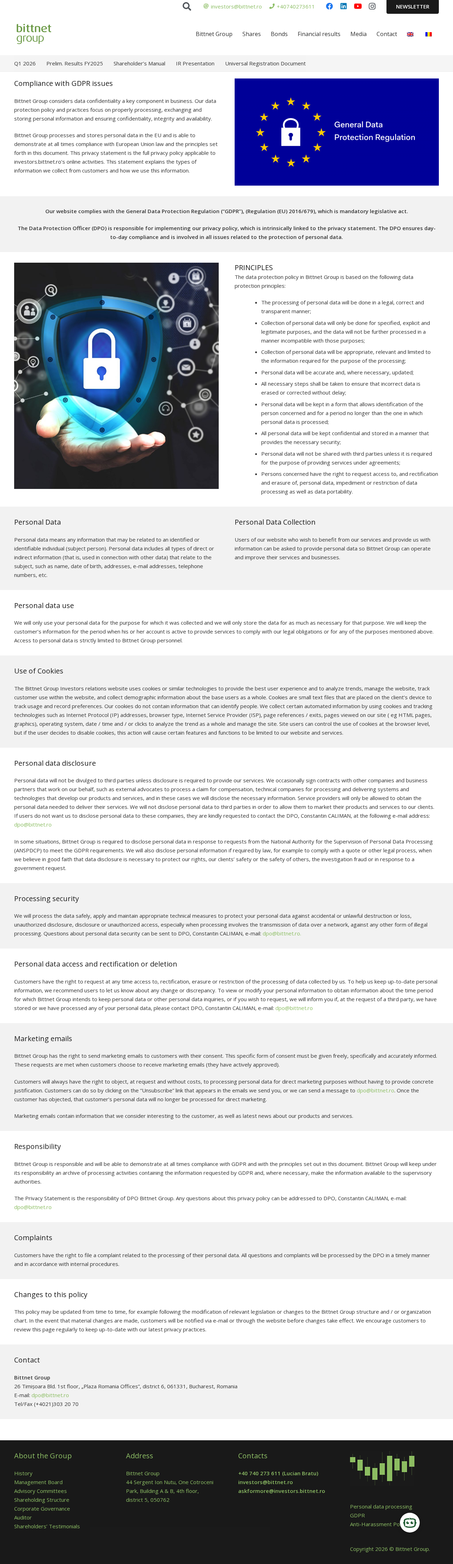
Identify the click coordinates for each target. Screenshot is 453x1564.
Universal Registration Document (265, 63)
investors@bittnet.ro (265, 1482)
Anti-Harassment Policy (378, 1524)
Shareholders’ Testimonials (47, 1526)
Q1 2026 (25, 63)
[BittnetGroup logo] (43, 34)
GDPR (357, 1515)
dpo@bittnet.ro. (282, 933)
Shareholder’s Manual (139, 63)
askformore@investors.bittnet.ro (281, 1490)
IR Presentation (195, 63)
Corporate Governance (42, 1508)
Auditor (23, 1517)
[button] (186, 6)
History (23, 1473)
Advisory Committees (42, 1490)
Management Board (38, 1482)
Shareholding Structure (41, 1499)
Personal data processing (381, 1506)
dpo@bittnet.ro (33, 824)
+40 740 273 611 (259, 1473)
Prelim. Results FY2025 (74, 63)
